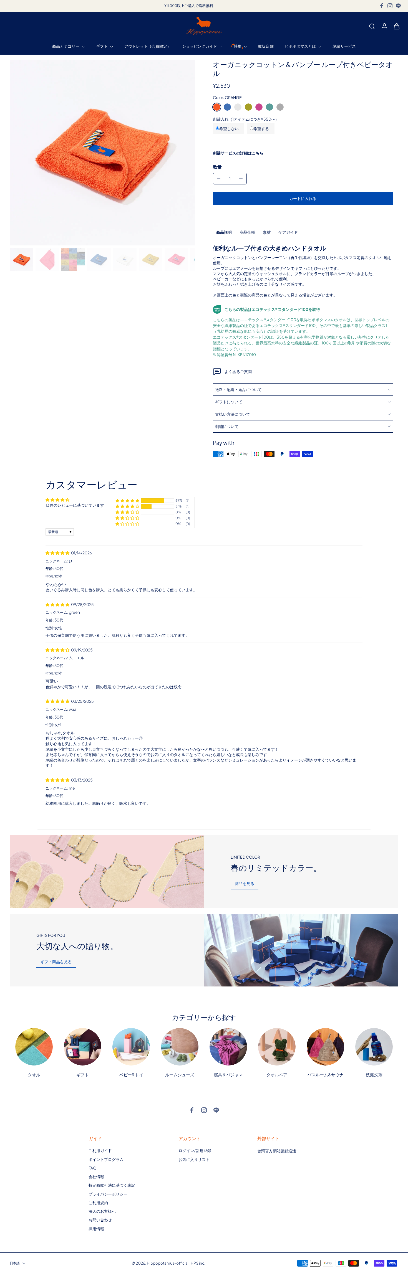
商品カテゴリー (65, 46)
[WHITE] (238, 107)
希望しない (229, 128)
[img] (58, 552)
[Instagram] (390, 5)
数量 (217, 167)
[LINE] (398, 5)
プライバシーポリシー (108, 1193)
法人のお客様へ (102, 1211)
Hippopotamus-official (167, 1262)
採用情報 (96, 1228)
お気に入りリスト (194, 1158)
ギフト (102, 46)
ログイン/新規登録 (194, 1150)
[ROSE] (259, 107)
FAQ (92, 1167)
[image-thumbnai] (21, 259)
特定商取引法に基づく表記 (112, 1185)
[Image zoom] (102, 152)
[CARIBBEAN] (269, 107)
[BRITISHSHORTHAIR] (280, 107)
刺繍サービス (344, 46)
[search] (372, 26)
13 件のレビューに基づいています (75, 505)
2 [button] (194, 816)
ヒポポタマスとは (300, 46)
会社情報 (96, 1176)
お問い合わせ (100, 1219)
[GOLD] (248, 107)
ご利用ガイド (100, 1150)
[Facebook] (381, 5)
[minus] (218, 178)
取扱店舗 (266, 46)
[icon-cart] (396, 26)
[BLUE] (227, 107)
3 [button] (202, 816)
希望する (261, 128)
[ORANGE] (217, 107)
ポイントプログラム (106, 1158)
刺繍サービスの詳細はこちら (238, 152)
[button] (303, 198)
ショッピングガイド (199, 46)
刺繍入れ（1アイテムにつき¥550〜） (246, 118)
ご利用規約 (98, 1202)
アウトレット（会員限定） (147, 46)
